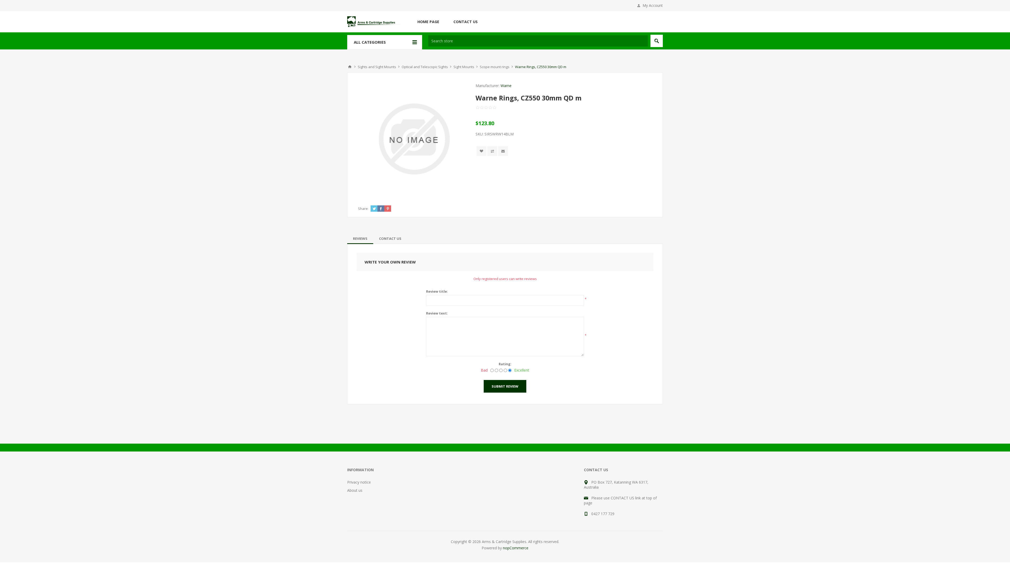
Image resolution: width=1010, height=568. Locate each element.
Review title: (437, 291)
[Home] (349, 67)
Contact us (465, 21)
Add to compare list (492, 151)
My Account (653, 5)
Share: (363, 208)
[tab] (360, 238)
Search (656, 41)
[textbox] (538, 41)
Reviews (360, 238)
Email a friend (503, 151)
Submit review (505, 386)
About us (354, 490)
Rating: (505, 364)
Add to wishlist (481, 151)
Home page (428, 21)
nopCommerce (515, 547)
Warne (506, 85)
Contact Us (390, 238)
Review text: (437, 313)
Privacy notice (359, 482)
